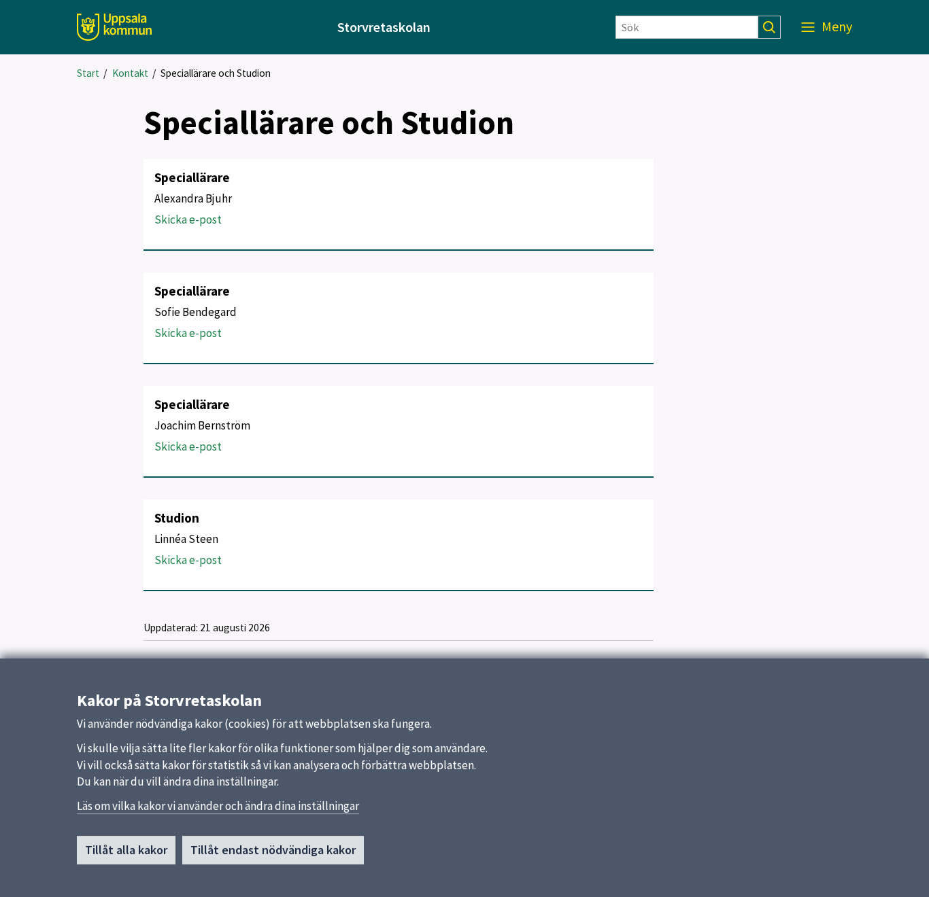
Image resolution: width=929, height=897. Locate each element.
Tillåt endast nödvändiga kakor (273, 850)
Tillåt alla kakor (126, 850)
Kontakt (130, 73)
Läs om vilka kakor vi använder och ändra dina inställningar (218, 805)
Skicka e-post (188, 219)
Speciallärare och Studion (216, 73)
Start (88, 73)
